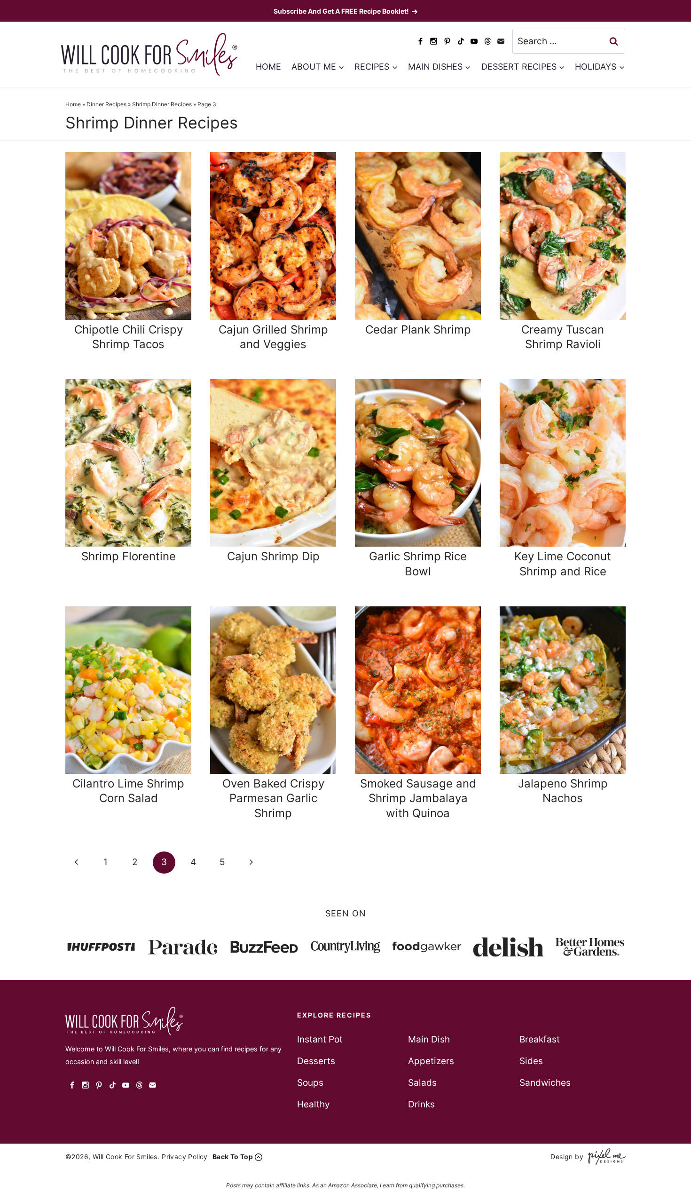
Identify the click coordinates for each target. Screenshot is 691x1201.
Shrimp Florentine (128, 556)
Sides (531, 1061)
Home (268, 67)
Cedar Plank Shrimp (418, 329)
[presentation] (128, 235)
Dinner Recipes (106, 104)
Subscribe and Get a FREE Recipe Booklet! (341, 11)
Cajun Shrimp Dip (273, 556)
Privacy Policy (185, 1157)
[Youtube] (474, 41)
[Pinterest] (447, 41)
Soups (310, 1082)
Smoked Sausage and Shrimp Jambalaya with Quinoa (418, 798)
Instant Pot (320, 1039)
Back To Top (232, 1157)
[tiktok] (461, 41)
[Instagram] (434, 41)
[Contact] (501, 41)
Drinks (421, 1104)
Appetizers (431, 1061)
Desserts (316, 1061)
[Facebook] (420, 41)
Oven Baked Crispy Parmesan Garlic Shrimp (273, 798)
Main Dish (429, 1039)
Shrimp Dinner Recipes (162, 104)
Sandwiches (545, 1082)
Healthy (313, 1104)
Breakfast (539, 1039)
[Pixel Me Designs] (604, 1156)
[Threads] (488, 41)
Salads (422, 1082)
